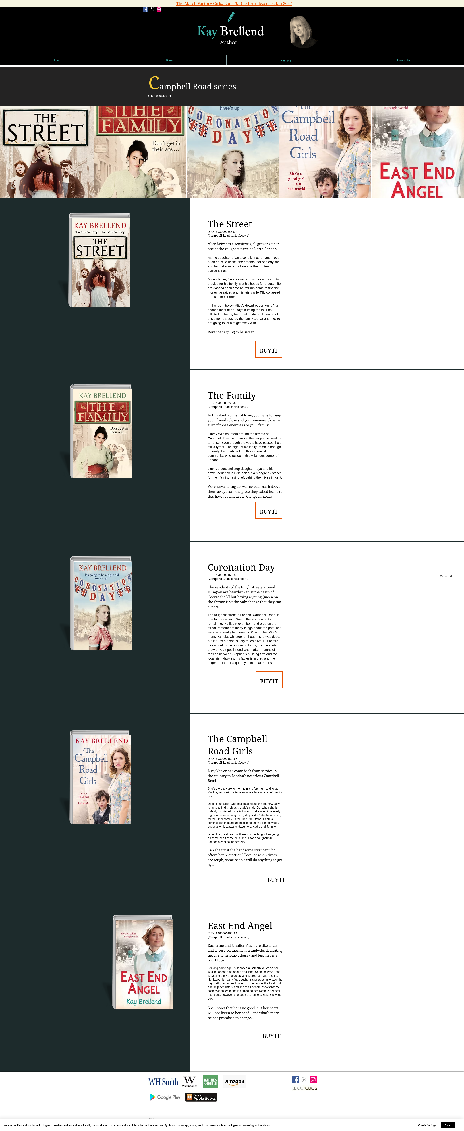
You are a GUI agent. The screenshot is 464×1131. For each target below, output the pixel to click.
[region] (269, 349)
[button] (169, 60)
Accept (448, 1125)
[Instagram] (159, 9)
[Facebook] (145, 9)
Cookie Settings (427, 1125)
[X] (152, 9)
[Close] (459, 1125)
